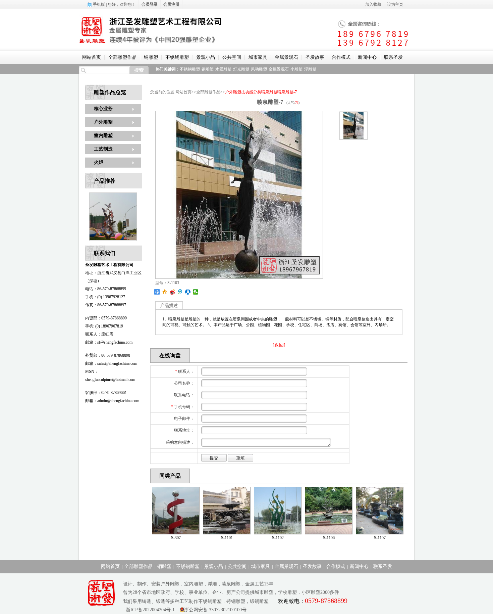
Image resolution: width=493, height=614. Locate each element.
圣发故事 (315, 57)
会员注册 (171, 4)
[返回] (279, 345)
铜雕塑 (151, 57)
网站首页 (91, 57)
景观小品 (205, 57)
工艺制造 (103, 148)
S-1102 (278, 537)
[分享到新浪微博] (172, 292)
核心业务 (103, 108)
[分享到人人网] (188, 292)
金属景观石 (286, 57)
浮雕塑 (310, 69)
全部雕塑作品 (122, 57)
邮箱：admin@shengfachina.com (112, 400)
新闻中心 (367, 57)
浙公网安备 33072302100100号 (215, 609)
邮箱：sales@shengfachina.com (111, 363)
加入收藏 (373, 4)
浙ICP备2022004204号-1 (149, 609)
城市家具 (258, 57)
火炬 (98, 162)
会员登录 (150, 4)
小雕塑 (296, 69)
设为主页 (395, 4)
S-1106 (329, 537)
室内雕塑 (103, 135)
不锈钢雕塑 (177, 57)
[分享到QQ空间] (165, 292)
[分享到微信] (196, 292)
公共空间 (231, 57)
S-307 (176, 537)
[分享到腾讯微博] (180, 292)
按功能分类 (251, 92)
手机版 (99, 4)
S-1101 (227, 537)
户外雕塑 (103, 122)
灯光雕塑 (241, 69)
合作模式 (341, 57)
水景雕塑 (223, 69)
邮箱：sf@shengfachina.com (108, 342)
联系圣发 (393, 57)
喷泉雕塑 (269, 92)
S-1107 (380, 537)
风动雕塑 (259, 69)
